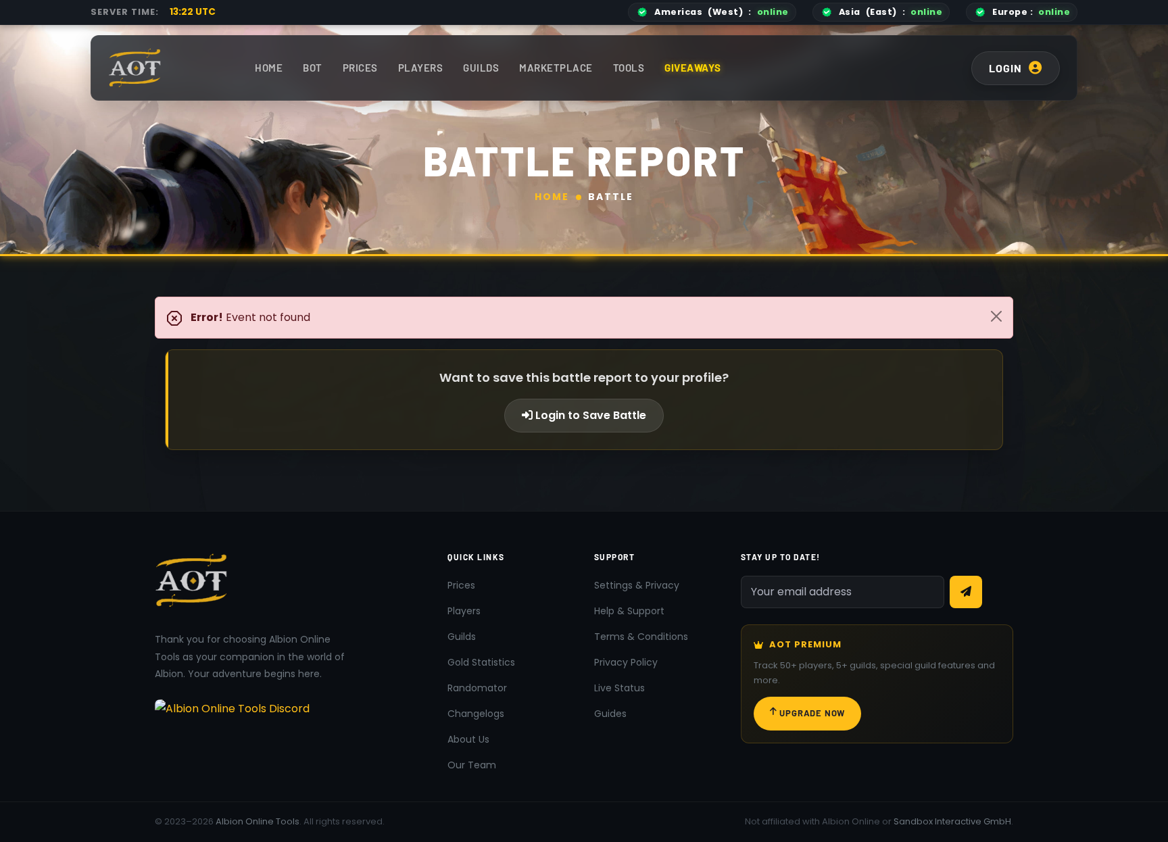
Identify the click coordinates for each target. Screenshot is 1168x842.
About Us (468, 739)
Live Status (619, 688)
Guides (610, 713)
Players (420, 67)
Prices (360, 67)
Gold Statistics (481, 662)
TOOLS (629, 67)
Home (269, 67)
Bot (312, 67)
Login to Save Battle (589, 415)
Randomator (477, 688)
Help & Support (629, 611)
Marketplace (556, 67)
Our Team (471, 765)
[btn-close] (996, 316)
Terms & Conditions (641, 636)
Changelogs (475, 713)
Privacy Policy (626, 662)
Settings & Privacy (636, 585)
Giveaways (692, 67)
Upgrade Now (812, 713)
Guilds (481, 67)
